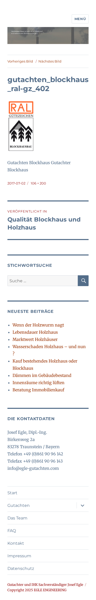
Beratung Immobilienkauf (38, 389)
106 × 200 (38, 183)
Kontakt (15, 543)
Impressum (19, 555)
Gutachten (18, 505)
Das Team (17, 518)
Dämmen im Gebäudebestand (42, 375)
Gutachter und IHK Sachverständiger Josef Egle (45, 585)
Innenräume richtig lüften (39, 382)
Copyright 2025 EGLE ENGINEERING (36, 590)
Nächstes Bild (49, 61)
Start (12, 492)
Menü (80, 19)
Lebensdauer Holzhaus (35, 332)
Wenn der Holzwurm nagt (38, 325)
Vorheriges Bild (20, 61)
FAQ (11, 530)
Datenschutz (20, 568)
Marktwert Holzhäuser (35, 339)
